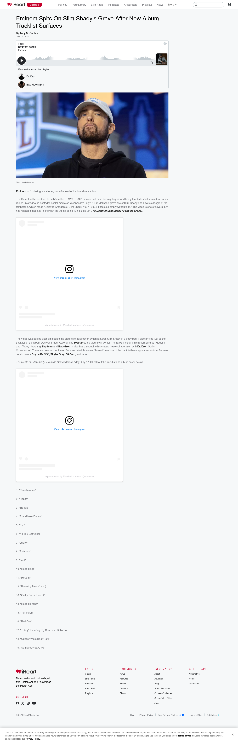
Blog (156, 683)
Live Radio (97, 4)
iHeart (88, 673)
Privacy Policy (146, 714)
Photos (123, 693)
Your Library (79, 4)
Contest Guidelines (163, 693)
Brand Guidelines (162, 688)
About (157, 673)
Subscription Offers (163, 698)
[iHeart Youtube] (34, 703)
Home (191, 678)
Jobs (156, 702)
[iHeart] (16, 4)
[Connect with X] (22, 703)
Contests (124, 688)
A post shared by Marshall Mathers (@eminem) (69, 325)
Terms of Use (195, 714)
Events (123, 683)
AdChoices (212, 714)
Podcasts (113, 4)
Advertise (158, 678)
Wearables (194, 683)
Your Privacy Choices (168, 715)
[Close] (232, 734)
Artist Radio (130, 4)
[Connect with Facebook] (17, 703)
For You (62, 4)
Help (132, 714)
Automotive (194, 673)
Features (124, 678)
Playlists (147, 4)
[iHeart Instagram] (28, 703)
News (160, 4)
